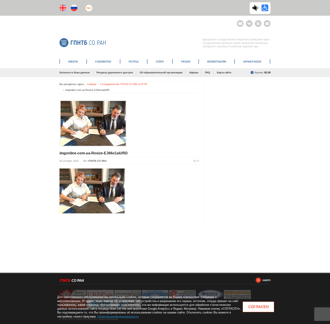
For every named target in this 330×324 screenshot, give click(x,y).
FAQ (207, 72)
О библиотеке (103, 61)
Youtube (240, 21)
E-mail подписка (267, 23)
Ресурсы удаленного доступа (115, 72)
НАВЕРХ (266, 280)
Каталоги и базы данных (74, 72)
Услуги (160, 61)
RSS (257, 21)
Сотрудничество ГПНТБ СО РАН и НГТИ (123, 84)
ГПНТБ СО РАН (97, 161)
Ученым (185, 61)
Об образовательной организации (161, 72)
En (62, 7)
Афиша (193, 72)
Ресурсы (134, 61)
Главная (91, 84)
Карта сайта (224, 72)
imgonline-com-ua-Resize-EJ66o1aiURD (93, 153)
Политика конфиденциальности (117, 316)
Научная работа (252, 61)
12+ (88, 6)
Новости (73, 61)
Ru (74, 7)
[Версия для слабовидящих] (256, 7)
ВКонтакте (249, 21)
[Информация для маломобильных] (265, 7)
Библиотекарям (216, 61)
